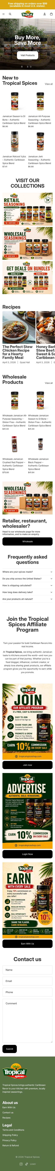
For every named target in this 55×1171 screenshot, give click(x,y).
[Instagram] (21, 1164)
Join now (27, 765)
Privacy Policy (9, 1140)
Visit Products (28, 55)
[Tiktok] (26, 1164)
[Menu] (3, 14)
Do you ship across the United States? (21, 578)
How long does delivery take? (17, 592)
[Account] (44, 14)
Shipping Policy (10, 1135)
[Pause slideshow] (21, 66)
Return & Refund (10, 1145)
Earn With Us (27, 943)
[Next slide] (50, 44)
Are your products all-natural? (17, 599)
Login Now (27, 854)
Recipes (11, 307)
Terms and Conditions (13, 1130)
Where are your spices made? (17, 571)
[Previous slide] (5, 44)
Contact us (7, 1112)
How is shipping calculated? (16, 585)
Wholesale (27, 541)
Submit (9, 1049)
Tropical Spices (32, 1157)
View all (49, 84)
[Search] (10, 14)
